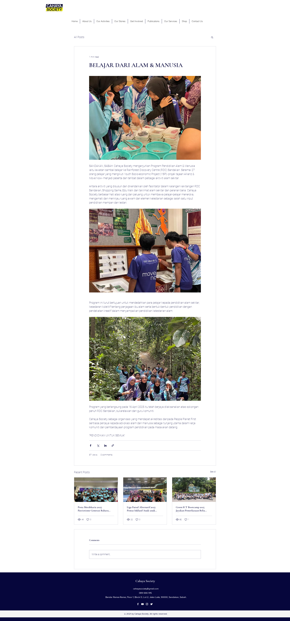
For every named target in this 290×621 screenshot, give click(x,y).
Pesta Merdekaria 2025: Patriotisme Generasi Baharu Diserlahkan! (93, 508)
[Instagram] (146, 604)
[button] (212, 37)
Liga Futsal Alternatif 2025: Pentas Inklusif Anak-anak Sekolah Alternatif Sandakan (142, 508)
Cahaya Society (145, 581)
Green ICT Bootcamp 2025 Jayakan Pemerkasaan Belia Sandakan (190, 508)
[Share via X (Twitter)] (98, 445)
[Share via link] (112, 445)
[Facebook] (137, 604)
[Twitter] (151, 604)
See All (213, 471)
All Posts (79, 37)
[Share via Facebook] (90, 445)
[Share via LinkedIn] (105, 445)
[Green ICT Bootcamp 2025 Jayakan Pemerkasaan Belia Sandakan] (194, 489)
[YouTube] (142, 604)
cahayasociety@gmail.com (146, 588)
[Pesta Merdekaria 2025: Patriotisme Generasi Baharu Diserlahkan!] (96, 489)
